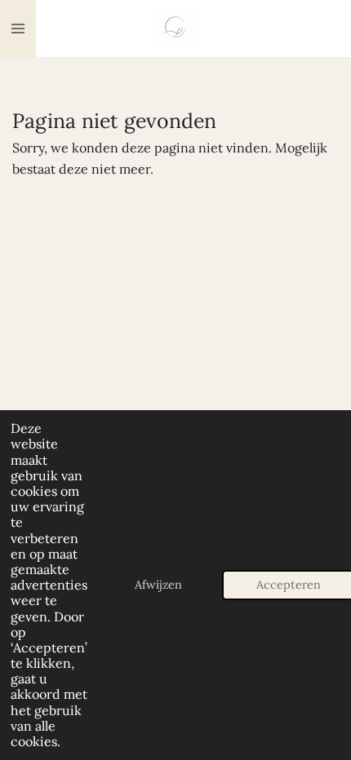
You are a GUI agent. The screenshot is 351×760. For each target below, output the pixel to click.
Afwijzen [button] (158, 584)
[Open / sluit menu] (18, 28)
